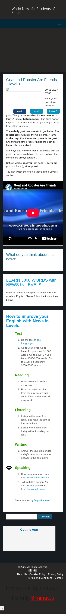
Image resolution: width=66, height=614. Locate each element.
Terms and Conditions (40, 577)
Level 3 (53, 111)
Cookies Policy (37, 574)
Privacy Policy (55, 574)
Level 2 (37, 111)
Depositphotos (41, 500)
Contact (59, 577)
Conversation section (37, 477)
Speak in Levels (36, 489)
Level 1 (20, 111)
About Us (22, 574)
